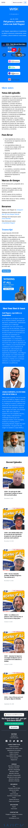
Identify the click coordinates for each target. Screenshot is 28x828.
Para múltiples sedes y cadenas (14, 756)
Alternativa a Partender (14, 780)
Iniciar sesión (14, 808)
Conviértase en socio (14, 818)
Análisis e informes (14, 754)
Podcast (14, 792)
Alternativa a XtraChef (14, 767)
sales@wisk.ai (14, 736)
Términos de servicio (14, 799)
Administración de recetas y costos (14, 748)
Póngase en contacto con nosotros (14, 814)
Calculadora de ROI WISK (14, 788)
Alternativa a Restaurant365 (14, 775)
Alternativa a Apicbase (14, 779)
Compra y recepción (14, 752)
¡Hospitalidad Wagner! (8, 223)
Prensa (14, 797)
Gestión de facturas (14, 746)
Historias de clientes (14, 790)
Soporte (14, 816)
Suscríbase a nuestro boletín (14, 795)
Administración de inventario (14, 750)
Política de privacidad (14, 801)
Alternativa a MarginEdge (14, 769)
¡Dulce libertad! (6, 218)
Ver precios (14, 727)
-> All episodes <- (14, 14)
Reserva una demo (17, 2)
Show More (6, 271)
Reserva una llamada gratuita (14, 723)
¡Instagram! (20, 210)
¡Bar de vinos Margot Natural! (10, 214)
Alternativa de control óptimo (14, 777)
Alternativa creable (14, 771)
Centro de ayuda (14, 793)
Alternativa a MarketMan (14, 766)
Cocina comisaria (14, 757)
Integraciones (14, 759)
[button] (25, 2)
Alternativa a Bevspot (14, 773)
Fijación (14, 806)
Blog (14, 786)
